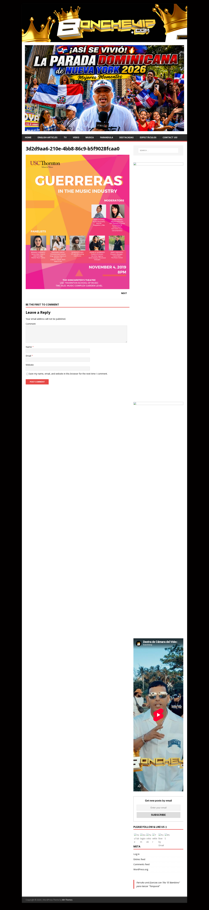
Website (30, 364)
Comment (31, 323)
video (76, 137)
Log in (136, 854)
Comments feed (141, 864)
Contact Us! (170, 137)
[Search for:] (158, 150)
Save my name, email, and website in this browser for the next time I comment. (68, 373)
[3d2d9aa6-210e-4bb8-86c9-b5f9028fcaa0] (77, 287)
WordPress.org (140, 869)
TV (65, 137)
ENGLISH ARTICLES (47, 137)
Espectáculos (148, 137)
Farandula (106, 137)
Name (29, 346)
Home (28, 137)
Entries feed (139, 859)
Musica (90, 137)
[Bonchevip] (104, 40)
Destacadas (126, 137)
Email (29, 355)
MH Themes (67, 900)
